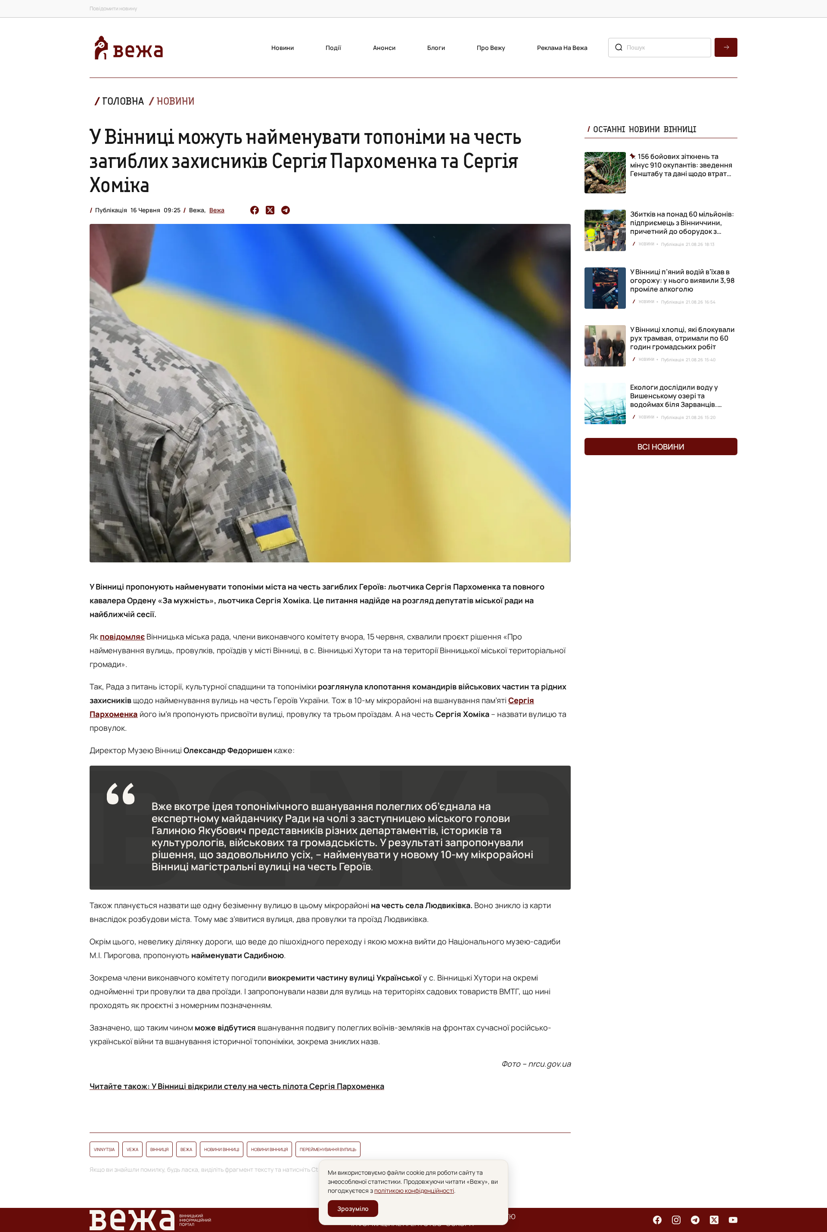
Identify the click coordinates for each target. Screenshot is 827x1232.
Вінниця (159, 1149)
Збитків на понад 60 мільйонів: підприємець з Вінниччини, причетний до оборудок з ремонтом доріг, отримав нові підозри (682, 231)
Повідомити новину (113, 8)
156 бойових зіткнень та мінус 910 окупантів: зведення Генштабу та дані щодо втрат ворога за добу (681, 165)
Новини (282, 47)
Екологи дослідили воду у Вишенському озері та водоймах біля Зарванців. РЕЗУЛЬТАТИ (674, 400)
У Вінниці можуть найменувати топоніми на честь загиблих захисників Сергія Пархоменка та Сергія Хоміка (306, 160)
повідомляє (122, 636)
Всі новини (660, 446)
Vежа (132, 1149)
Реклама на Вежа (562, 47)
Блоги (436, 47)
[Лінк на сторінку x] (714, 1220)
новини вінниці (221, 1149)
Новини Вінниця (269, 1149)
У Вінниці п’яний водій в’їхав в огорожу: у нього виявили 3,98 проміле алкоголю (682, 280)
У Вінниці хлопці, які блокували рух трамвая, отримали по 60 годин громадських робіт (682, 338)
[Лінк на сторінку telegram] (695, 1220)
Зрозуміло (353, 1208)
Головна (123, 101)
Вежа (216, 210)
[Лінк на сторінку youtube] (733, 1220)
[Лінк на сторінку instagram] (676, 1220)
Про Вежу (491, 47)
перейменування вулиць (328, 1149)
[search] (726, 47)
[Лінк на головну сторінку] (129, 47)
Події (333, 47)
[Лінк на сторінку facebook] (657, 1220)
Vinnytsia (104, 1149)
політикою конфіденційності (414, 1190)
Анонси (384, 47)
